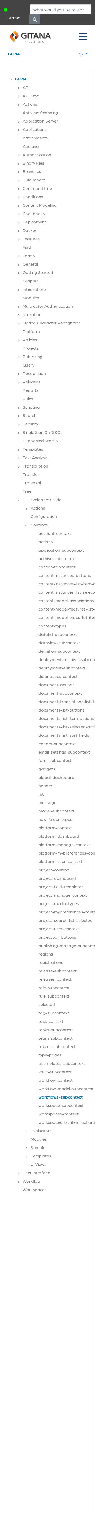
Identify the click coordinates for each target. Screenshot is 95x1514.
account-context (55, 533)
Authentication (37, 154)
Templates (33, 449)
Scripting (31, 407)
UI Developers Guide (42, 499)
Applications (35, 129)
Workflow (32, 1181)
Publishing (32, 356)
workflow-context (56, 1080)
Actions (30, 104)
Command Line (37, 188)
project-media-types (59, 903)
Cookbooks (34, 213)
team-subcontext (56, 1038)
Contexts (39, 524)
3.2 (81, 54)
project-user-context (59, 928)
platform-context (55, 827)
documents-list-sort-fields (64, 735)
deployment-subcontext (62, 667)
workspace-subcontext (61, 1105)
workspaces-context (59, 1113)
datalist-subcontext (58, 634)
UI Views (38, 1164)
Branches (32, 171)
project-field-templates (61, 886)
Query (28, 365)
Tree (27, 491)
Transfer (31, 474)
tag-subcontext (54, 1012)
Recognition (34, 373)
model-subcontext (56, 811)
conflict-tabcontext (57, 567)
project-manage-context (63, 895)
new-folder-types (55, 819)
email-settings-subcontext (64, 752)
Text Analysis (35, 457)
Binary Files (33, 163)
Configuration (44, 516)
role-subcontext (54, 987)
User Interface (36, 1172)
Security (30, 423)
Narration (32, 314)
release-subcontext (58, 970)
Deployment (34, 222)
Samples (39, 1147)
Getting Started (38, 272)
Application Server (40, 121)
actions (46, 541)
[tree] (50, 636)
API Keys (31, 95)
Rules (28, 398)
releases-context (55, 979)
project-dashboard (57, 878)
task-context (51, 1021)
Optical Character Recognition (52, 323)
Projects (31, 348)
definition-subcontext (59, 651)
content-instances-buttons (65, 575)
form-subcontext (55, 760)
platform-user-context (60, 861)
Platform (31, 331)
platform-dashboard (59, 836)
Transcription (35, 466)
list (41, 794)
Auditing (31, 146)
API (26, 87)
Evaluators (41, 1130)
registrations (51, 962)
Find (27, 247)
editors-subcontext (57, 743)
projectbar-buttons (57, 937)
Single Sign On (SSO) (42, 432)
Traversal (32, 482)
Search (29, 415)
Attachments (35, 137)
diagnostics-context (58, 676)
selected (47, 1004)
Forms (29, 255)
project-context (54, 869)
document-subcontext (60, 693)
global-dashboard (56, 777)
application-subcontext (61, 550)
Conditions (33, 196)
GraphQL (32, 280)
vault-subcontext (55, 1071)
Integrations (34, 289)
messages (49, 802)
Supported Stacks (40, 440)
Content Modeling (40, 205)
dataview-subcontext (59, 642)
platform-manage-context (64, 844)
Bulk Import (34, 179)
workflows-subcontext (61, 1097)
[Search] (34, 19)
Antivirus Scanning (40, 112)
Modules (31, 297)
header (46, 785)
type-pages (50, 1055)
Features (31, 238)
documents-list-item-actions (66, 718)
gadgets (47, 768)
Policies (30, 339)
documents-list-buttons (62, 710)
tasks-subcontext (56, 1029)
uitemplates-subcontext (62, 1063)
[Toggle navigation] (83, 36)
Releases (31, 381)
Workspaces (35, 1189)
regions (46, 954)
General (30, 264)
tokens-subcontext (57, 1046)
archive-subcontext (57, 558)
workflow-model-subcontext (66, 1088)
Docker (29, 230)
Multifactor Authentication (48, 306)
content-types (52, 625)
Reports (31, 390)
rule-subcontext (54, 996)
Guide (14, 54)
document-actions (56, 684)
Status (13, 17)
